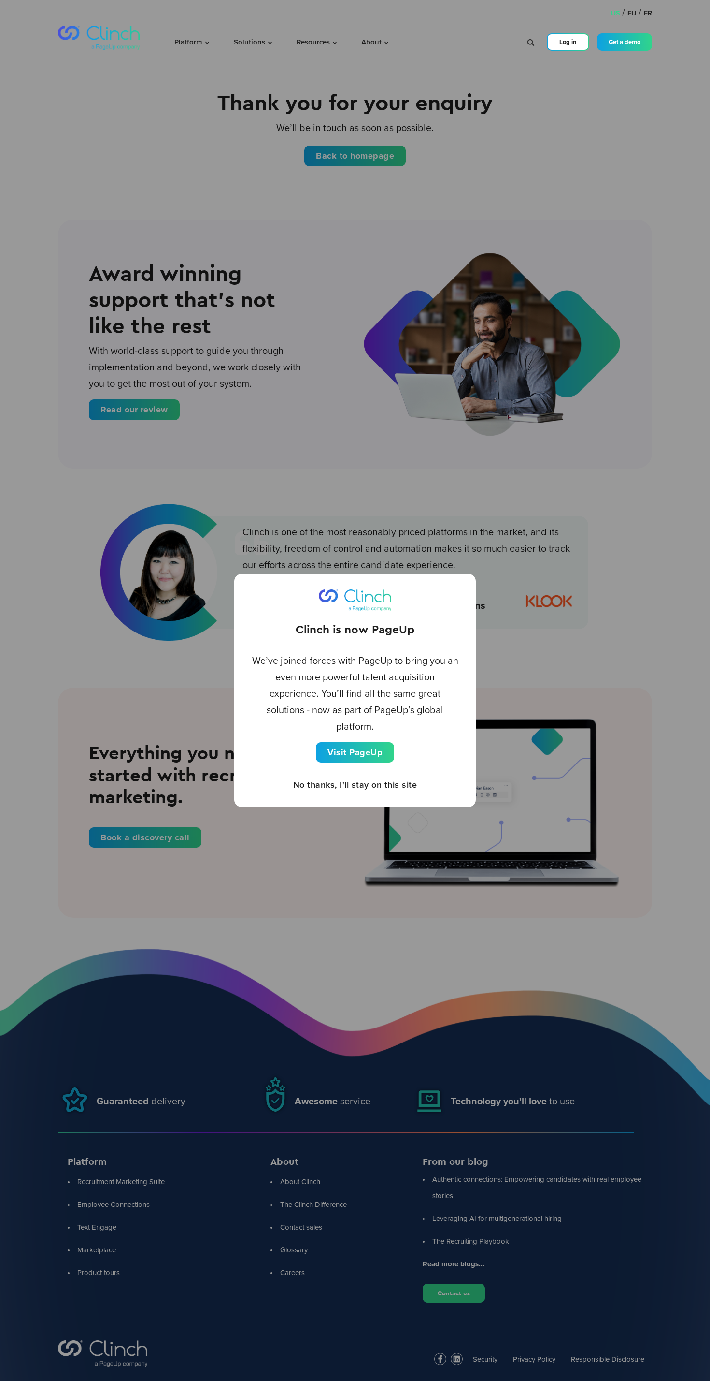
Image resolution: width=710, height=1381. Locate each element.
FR (648, 13)
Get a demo (624, 41)
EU (631, 13)
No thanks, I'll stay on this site (355, 785)
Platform (189, 42)
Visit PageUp (355, 752)
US (615, 13)
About (372, 42)
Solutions (250, 42)
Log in (568, 41)
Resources (314, 42)
